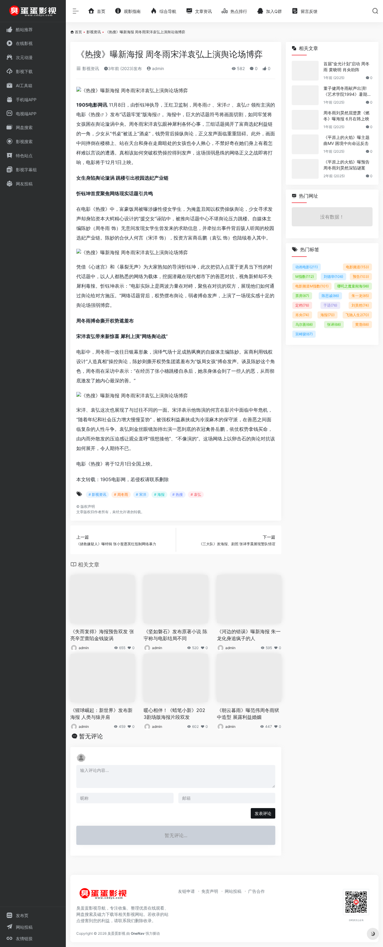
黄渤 (362, 324)
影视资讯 (93, 32)
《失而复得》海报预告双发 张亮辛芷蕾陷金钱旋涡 (102, 634)
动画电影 (306, 267)
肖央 (302, 315)
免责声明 (209, 891)
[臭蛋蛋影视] (103, 896)
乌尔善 (304, 324)
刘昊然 (360, 305)
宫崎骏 (304, 334)
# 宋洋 (141, 494)
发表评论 (263, 813)
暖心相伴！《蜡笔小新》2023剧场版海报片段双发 (174, 713)
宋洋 (222, 105)
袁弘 (241, 105)
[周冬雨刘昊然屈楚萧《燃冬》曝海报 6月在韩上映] (305, 120)
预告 (361, 276)
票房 (302, 295)
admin (157, 68)
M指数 (304, 276)
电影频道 (357, 267)
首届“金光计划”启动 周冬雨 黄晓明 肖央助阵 (346, 66)
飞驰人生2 (357, 315)
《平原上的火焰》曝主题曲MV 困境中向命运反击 (346, 140)
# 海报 (159, 494)
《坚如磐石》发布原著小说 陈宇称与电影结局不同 (175, 634)
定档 (302, 305)
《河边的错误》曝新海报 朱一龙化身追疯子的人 (249, 634)
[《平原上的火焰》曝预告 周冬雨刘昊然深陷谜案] (305, 169)
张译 (334, 324)
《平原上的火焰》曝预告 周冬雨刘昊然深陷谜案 (346, 164)
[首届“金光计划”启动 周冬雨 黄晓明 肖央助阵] (305, 71)
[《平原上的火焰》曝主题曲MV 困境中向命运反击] (305, 144)
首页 (78, 32)
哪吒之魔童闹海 (353, 286)
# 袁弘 (196, 494)
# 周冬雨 (121, 494)
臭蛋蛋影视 (116, 933)
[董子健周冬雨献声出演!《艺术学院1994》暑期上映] (305, 95)
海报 (152, 114)
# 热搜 (177, 494)
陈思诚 (330, 295)
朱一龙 (360, 295)
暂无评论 (91, 736)
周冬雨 (200, 105)
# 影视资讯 (97, 494)
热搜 (95, 114)
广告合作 (256, 891)
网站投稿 (233, 891)
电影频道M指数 (312, 286)
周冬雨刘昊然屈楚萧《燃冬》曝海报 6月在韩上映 (346, 115)
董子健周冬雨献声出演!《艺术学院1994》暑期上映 (347, 91)
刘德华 (333, 276)
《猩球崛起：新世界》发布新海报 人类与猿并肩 (101, 713)
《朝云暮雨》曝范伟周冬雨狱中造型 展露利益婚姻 (248, 713)
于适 (330, 305)
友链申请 (186, 891)
